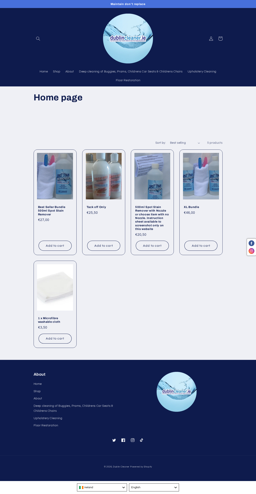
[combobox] (102, 487)
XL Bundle (191, 207)
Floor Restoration (46, 425)
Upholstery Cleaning (48, 418)
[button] (38, 38)
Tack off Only (96, 207)
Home (38, 383)
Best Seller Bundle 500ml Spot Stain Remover (51, 210)
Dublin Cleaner (121, 467)
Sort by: (160, 142)
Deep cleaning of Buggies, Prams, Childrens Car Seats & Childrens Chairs (73, 408)
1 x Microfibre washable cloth (49, 320)
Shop (37, 391)
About (38, 398)
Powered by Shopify (141, 467)
